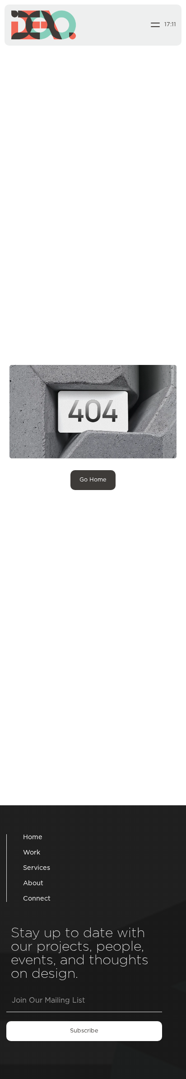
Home (32, 837)
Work (31, 853)
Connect (37, 899)
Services (36, 868)
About (33, 883)
